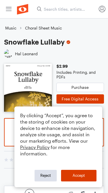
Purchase (80, 87)
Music (10, 27)
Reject (45, 175)
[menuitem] (9, 9)
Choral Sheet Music (43, 27)
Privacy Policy (35, 147)
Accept (79, 175)
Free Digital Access (80, 98)
